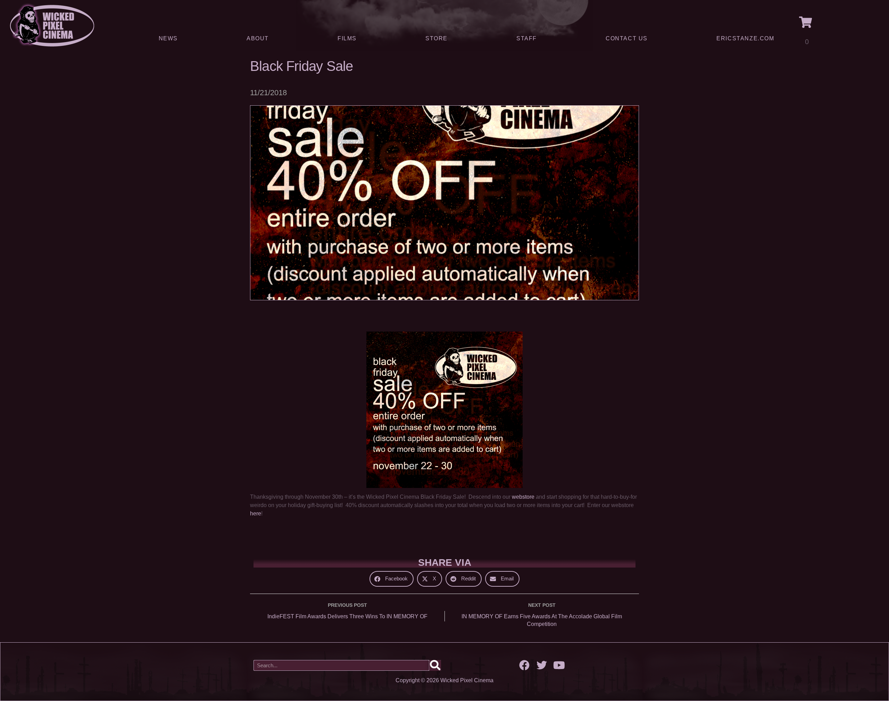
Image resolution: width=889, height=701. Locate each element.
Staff (526, 38)
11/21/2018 (268, 92)
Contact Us (627, 38)
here (255, 513)
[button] (391, 579)
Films (347, 38)
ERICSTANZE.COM (745, 38)
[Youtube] (559, 665)
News (168, 38)
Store (436, 38)
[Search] (435, 665)
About (258, 38)
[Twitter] (542, 665)
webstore (523, 497)
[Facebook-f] (524, 665)
